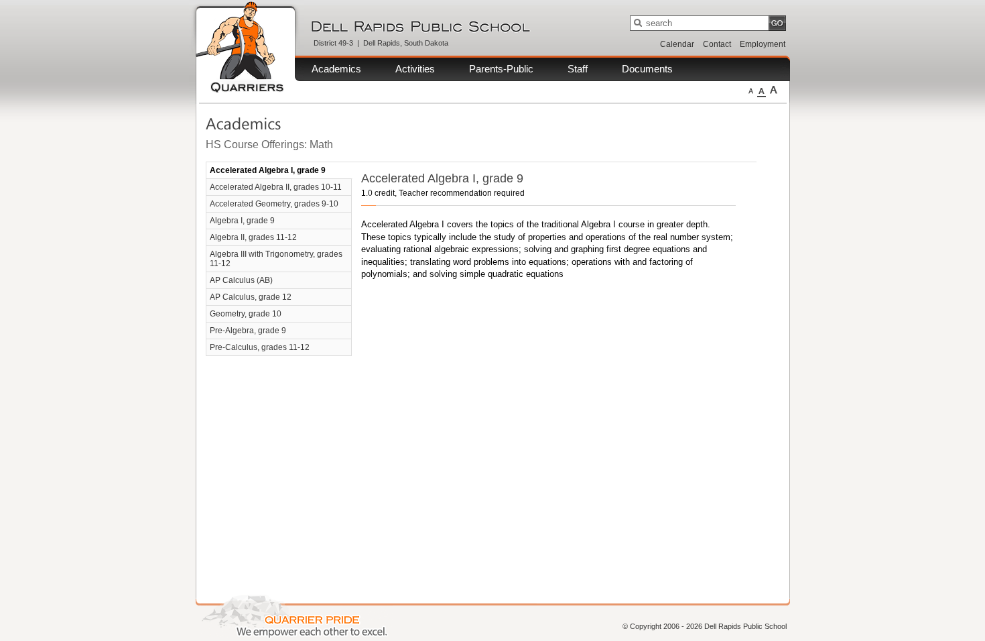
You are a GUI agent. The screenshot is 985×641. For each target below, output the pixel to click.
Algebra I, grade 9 (242, 220)
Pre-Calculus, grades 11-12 (260, 347)
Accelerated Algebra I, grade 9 (268, 170)
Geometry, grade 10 (245, 313)
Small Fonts (750, 90)
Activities (415, 69)
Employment (762, 44)
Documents (647, 69)
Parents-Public (501, 69)
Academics (336, 69)
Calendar (677, 44)
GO (777, 23)
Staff (578, 69)
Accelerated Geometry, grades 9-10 (274, 204)
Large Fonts (773, 90)
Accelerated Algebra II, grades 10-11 (276, 187)
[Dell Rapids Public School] (428, 25)
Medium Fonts (762, 90)
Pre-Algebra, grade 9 (248, 330)
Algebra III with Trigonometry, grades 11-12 (276, 258)
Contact (717, 44)
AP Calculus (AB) (241, 280)
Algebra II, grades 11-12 (253, 237)
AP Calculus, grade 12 (250, 297)
